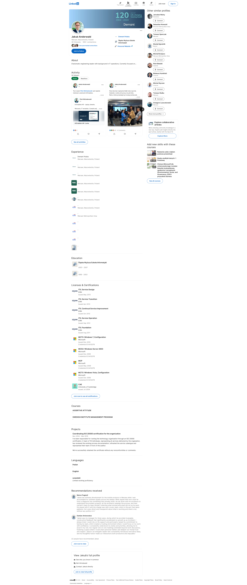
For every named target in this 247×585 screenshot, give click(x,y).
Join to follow (79, 51)
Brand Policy (158, 580)
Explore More (162, 136)
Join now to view (80, 544)
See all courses (154, 181)
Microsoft (81, 340)
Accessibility (90, 580)
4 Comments (121, 130)
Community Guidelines (76, 583)
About (83, 580)
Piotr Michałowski (86, 91)
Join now (161, 4)
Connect (160, 20)
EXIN (80, 292)
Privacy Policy (110, 580)
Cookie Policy (139, 580)
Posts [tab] (75, 78)
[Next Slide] (142, 109)
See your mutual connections (88, 45)
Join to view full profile (83, 572)
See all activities (79, 142)
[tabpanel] (106, 109)
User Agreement (100, 580)
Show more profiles (155, 114)
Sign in (173, 4)
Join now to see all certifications (86, 396)
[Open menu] (141, 31)
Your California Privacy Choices (125, 580)
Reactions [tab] (84, 78)
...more (101, 95)
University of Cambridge (87, 387)
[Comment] (88, 134)
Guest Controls (168, 580)
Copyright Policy (149, 580)
